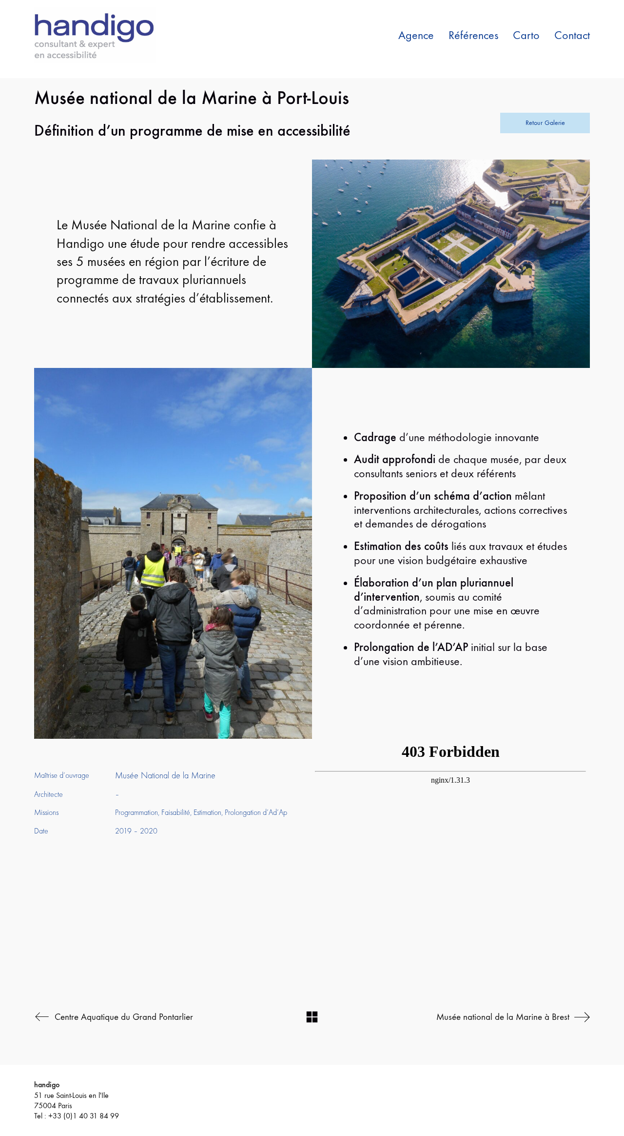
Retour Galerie (545, 123)
